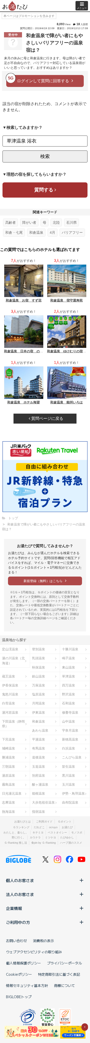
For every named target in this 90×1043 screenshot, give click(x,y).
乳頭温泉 (38, 658)
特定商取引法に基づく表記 (59, 974)
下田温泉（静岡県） (13, 724)
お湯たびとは (22, 821)
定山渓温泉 (10, 649)
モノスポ (76, 832)
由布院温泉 (70, 802)
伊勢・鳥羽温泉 (73, 793)
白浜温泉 (68, 748)
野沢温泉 (68, 694)
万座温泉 (38, 685)
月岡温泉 (38, 703)
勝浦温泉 (8, 757)
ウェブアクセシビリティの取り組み (34, 951)
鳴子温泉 (68, 658)
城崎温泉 (8, 748)
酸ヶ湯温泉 (40, 784)
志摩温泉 (8, 802)
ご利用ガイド (44, 821)
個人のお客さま (20, 880)
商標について (64, 985)
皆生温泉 (68, 766)
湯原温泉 (8, 775)
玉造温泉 (38, 766)
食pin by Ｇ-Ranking (43, 842)
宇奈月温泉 (70, 730)
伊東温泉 (38, 712)
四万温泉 (68, 685)
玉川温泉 (68, 784)
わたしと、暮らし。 (16, 832)
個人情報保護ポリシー (23, 963)
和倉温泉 (36, 232)
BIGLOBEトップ (19, 996)
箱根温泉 (38, 793)
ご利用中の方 (18, 922)
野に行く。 (19, 837)
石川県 (71, 222)
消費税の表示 (43, 940)
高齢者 (10, 222)
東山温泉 (68, 667)
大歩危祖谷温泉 (43, 802)
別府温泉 (38, 775)
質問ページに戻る (46, 418)
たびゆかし (67, 837)
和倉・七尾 (14, 232)
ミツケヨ (50, 837)
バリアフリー (72, 232)
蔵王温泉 (8, 676)
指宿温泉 (38, 812)
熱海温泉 (8, 812)
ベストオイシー (57, 832)
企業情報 (14, 908)
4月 (52, 232)
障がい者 (29, 222)
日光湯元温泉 (12, 793)
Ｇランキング (21, 827)
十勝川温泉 (70, 649)
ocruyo (53, 827)
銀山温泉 (38, 676)
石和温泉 (68, 703)
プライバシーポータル (64, 963)
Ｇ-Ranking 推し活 (15, 842)
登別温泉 (38, 649)
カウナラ (35, 837)
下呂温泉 (8, 739)
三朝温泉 (8, 766)
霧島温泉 (8, 784)
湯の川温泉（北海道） (13, 660)
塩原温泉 (38, 694)
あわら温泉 (40, 730)
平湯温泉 (38, 739)
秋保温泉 (38, 667)
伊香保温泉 (10, 685)
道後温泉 (38, 757)
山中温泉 (68, 721)
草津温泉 (68, 676)
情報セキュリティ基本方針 (27, 985)
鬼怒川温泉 (10, 694)
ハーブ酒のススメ (71, 842)
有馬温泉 (38, 748)
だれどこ (39, 827)
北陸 (56, 222)
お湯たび (67, 827)
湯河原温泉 (10, 712)
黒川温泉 (68, 775)
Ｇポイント (65, 821)
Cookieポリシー (19, 974)
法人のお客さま (20, 894)
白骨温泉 (8, 703)
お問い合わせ (16, 940)
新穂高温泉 (70, 739)
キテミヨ (38, 832)
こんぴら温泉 (72, 757)
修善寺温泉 (70, 712)
